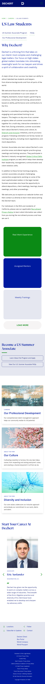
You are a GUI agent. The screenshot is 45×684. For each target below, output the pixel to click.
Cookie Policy (22, 658)
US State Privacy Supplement (22, 666)
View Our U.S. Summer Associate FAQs (22, 364)
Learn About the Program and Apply (22, 358)
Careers (11, 18)
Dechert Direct (22, 637)
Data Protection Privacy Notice (22, 661)
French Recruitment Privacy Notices (22, 671)
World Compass (22, 642)
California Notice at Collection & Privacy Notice (22, 663)
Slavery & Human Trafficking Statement (22, 673)
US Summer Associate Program (14, 33)
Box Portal (20, 639)
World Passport (22, 644)
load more (22, 325)
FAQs (32, 33)
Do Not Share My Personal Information (22, 676)
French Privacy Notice (22, 668)
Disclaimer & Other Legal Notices (22, 653)
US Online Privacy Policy (22, 656)
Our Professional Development (14, 38)
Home (4, 18)
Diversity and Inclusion (11, 133)
